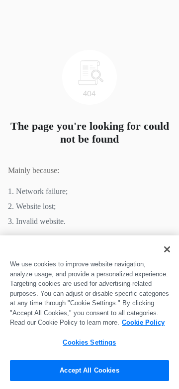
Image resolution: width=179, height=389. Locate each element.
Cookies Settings (89, 342)
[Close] (167, 249)
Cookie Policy (143, 322)
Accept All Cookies (89, 370)
